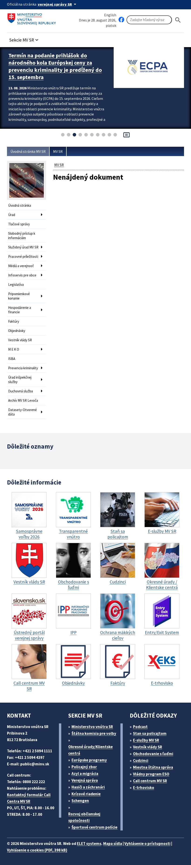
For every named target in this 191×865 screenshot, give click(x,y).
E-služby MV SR (146, 740)
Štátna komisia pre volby (94, 733)
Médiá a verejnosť (21, 266)
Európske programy (89, 760)
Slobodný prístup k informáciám (21, 235)
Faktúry (13, 321)
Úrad (11, 215)
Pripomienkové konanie (19, 296)
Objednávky (16, 330)
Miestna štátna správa (153, 767)
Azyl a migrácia (85, 773)
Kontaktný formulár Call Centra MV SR (29, 798)
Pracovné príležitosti (23, 256)
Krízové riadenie (86, 793)
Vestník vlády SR (20, 340)
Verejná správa (85, 780)
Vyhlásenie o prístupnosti (147, 843)
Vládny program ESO (151, 774)
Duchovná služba (20, 391)
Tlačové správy (19, 224)
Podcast (140, 726)
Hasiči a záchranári (88, 787)
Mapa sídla (112, 843)
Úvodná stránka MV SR (28, 151)
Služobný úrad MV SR (23, 247)
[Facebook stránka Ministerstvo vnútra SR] (121, 20)
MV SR (58, 151)
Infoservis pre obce (22, 275)
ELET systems (89, 843)
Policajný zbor (84, 766)
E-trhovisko (143, 787)
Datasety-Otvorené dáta (22, 412)
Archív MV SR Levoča (23, 400)
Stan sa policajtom (150, 733)
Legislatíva (16, 284)
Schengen (80, 800)
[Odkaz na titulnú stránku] (32, 17)
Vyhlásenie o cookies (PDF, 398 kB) (37, 850)
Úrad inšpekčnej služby (19, 379)
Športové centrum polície (94, 827)
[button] (24, 38)
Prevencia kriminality (23, 368)
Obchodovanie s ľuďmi (153, 753)
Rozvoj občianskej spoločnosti (84, 817)
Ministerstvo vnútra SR (92, 726)
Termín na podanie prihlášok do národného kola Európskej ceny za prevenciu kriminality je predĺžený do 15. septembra (55, 66)
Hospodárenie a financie (19, 309)
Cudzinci (140, 760)
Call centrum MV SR (150, 780)
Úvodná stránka (19, 205)
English (110, 15)
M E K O (13, 349)
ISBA (11, 358)
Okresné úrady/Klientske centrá (90, 750)
